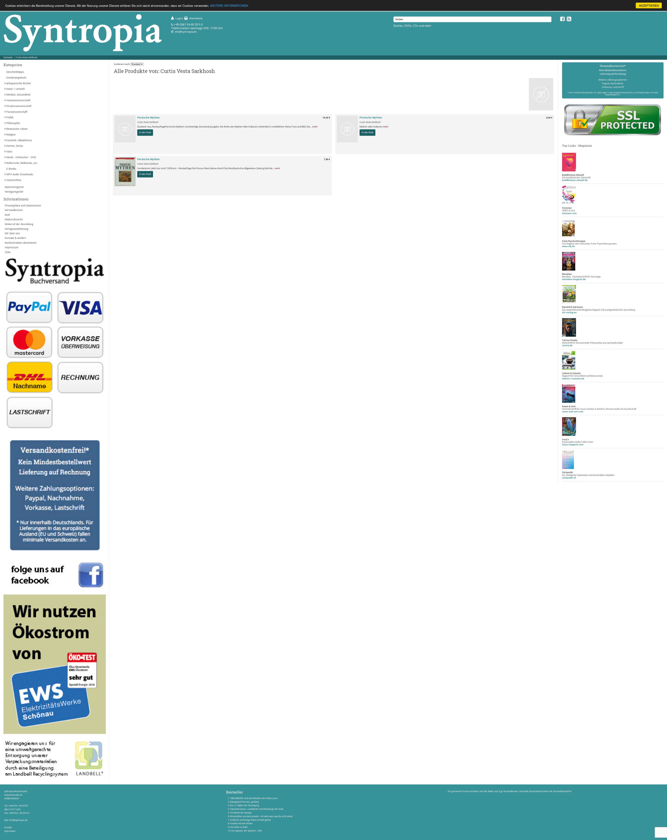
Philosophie (13, 123)
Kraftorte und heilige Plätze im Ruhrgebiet (250, 819)
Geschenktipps (15, 71)
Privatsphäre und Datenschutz (23, 205)
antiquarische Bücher (18, 83)
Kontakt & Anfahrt (15, 238)
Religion (11, 134)
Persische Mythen (148, 117)
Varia (9, 151)
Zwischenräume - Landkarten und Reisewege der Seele (257, 809)
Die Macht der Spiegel (241, 812)
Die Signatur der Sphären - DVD (246, 830)
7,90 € (327, 159)
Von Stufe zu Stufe (239, 827)
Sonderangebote (16, 77)
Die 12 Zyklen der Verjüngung (244, 805)
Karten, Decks (14, 145)
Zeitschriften (13, 180)
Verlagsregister (14, 191)
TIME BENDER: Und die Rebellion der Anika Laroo (254, 798)
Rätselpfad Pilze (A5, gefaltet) (244, 801)
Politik (9, 117)
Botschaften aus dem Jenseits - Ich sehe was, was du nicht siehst (261, 816)
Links (8, 252)
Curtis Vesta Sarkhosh (26, 57)
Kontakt (8, 827)
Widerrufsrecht (14, 219)
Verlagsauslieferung (16, 228)
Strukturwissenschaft (18, 106)
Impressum (11, 247)
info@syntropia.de (186, 31)
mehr (315, 126)
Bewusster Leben (17, 128)
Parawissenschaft (16, 111)
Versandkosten (14, 210)
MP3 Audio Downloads (19, 174)
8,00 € (549, 117)
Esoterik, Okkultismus (19, 140)
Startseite (8, 57)
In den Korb (145, 132)
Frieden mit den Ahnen (241, 823)
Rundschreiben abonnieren (20, 242)
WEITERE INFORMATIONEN (229, 5)
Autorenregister (14, 187)
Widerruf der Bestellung (19, 224)
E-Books (11, 168)
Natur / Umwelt (15, 88)
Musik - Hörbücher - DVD (21, 157)
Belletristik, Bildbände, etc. (22, 163)
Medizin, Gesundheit (18, 94)
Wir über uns (12, 233)
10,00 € (326, 117)
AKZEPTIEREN (649, 5)
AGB (7, 214)
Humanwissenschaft (18, 100)
